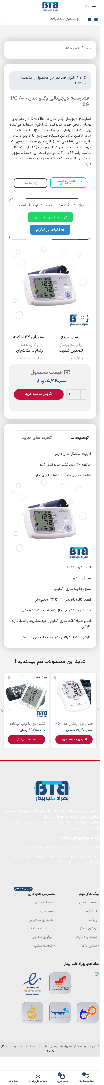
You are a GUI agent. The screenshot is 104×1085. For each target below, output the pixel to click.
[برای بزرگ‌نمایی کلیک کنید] (82, 317)
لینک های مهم (89, 894)
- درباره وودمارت (87, 937)
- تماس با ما (90, 945)
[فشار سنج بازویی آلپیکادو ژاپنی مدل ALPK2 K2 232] (26, 695)
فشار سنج (72, 48)
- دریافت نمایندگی (41, 928)
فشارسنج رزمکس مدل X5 (74, 723)
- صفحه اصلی (89, 902)
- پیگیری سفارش (43, 937)
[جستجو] (9, 19)
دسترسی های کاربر (35, 893)
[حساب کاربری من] (3, 6)
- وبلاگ (94, 920)
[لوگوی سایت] (50, 6)
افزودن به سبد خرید (38, 394)
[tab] (80, 438)
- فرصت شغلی (44, 945)
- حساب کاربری (44, 902)
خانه (88, 48)
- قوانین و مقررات (87, 928)
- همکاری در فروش (41, 920)
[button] (74, 739)
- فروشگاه (92, 911)
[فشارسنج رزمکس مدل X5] (74, 695)
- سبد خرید (47, 911)
